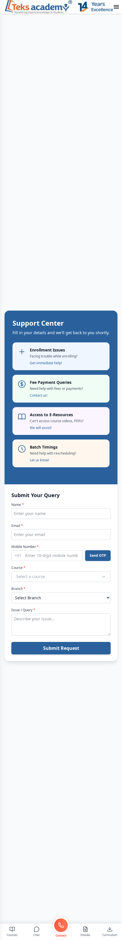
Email (17, 526)
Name (17, 505)
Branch (18, 589)
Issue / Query (23, 610)
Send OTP (98, 555)
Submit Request (61, 648)
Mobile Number (25, 547)
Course (18, 568)
